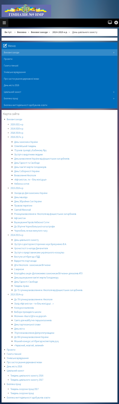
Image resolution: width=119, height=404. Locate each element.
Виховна (21, 32)
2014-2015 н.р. (60, 32)
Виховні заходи (39, 32)
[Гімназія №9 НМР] (26, 11)
